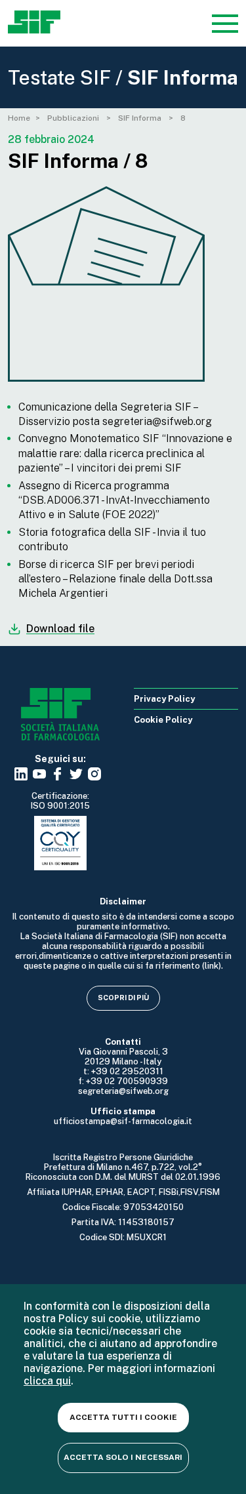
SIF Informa (140, 118)
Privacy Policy (164, 699)
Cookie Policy (163, 720)
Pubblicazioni (74, 118)
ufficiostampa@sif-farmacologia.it (123, 1121)
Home (19, 118)
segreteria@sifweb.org (123, 1091)
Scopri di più (123, 997)
